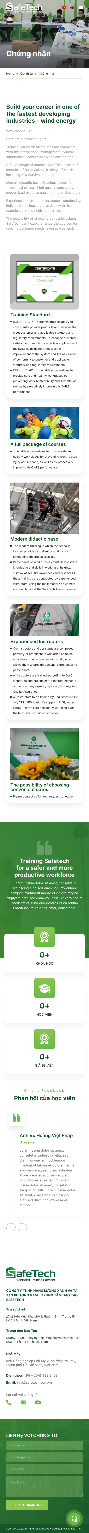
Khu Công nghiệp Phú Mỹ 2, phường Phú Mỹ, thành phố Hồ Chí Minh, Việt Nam (41, 1363)
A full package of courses (38, 444)
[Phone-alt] (8, 1402)
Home (10, 73)
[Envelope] (23, 1402)
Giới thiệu (26, 73)
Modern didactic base (34, 539)
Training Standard (30, 314)
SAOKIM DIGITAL (71, 1528)
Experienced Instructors (36, 641)
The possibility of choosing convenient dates (39, 787)
